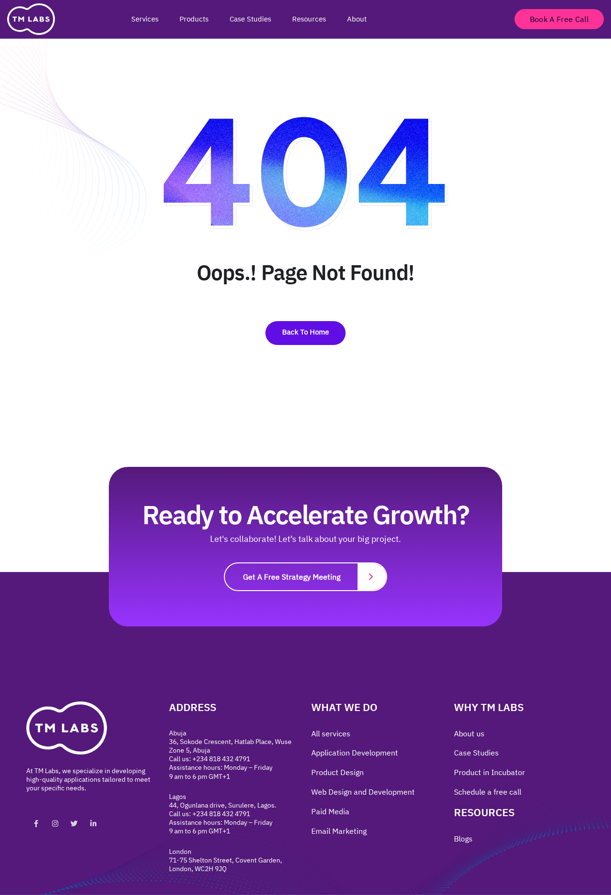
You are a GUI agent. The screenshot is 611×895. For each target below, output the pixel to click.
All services (330, 733)
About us (469, 733)
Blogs (463, 838)
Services (144, 18)
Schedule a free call (487, 792)
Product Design (337, 772)
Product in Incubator (489, 772)
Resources (309, 18)
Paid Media (330, 811)
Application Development (354, 752)
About (357, 18)
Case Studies (250, 18)
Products (194, 18)
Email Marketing (339, 831)
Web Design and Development (363, 792)
